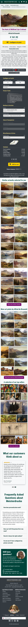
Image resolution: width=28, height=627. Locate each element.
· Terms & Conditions (6, 595)
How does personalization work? (12, 507)
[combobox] (14, 87)
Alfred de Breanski (6, 7)
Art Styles (7, 5)
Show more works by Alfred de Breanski (14, 377)
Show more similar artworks (14, 304)
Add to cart (15, 164)
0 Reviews (17, 72)
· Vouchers (17, 598)
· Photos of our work (19, 596)
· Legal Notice (5, 593)
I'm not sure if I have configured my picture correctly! (13, 542)
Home (2, 5)
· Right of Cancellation (6, 598)
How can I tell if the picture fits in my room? (13, 530)
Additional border (6, 85)
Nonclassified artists (14, 5)
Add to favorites (21, 70)
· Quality (16, 595)
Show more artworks (14, 446)
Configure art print (15, 42)
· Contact (4, 591)
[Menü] (1, 1)
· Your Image (17, 591)
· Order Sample (18, 600)
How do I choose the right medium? (13, 536)
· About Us (4, 601)
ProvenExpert (9, 481)
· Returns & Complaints (6, 600)
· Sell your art (17, 593)
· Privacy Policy (5, 596)
